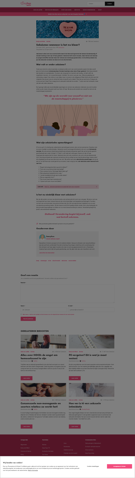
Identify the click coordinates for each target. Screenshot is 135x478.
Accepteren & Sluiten (119, 466)
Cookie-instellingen (93, 466)
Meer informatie (33, 470)
